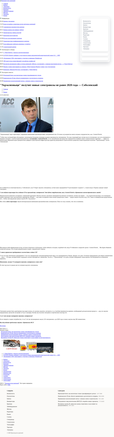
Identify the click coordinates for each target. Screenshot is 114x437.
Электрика (6, 6)
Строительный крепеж (9, 47)
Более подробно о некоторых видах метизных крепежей (19, 24)
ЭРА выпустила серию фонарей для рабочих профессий (19, 61)
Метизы (5, 12)
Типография (6, 380)
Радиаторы (6, 374)
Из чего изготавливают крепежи (12, 38)
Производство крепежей (12, 383)
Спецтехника (7, 379)
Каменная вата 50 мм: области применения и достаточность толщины (23, 78)
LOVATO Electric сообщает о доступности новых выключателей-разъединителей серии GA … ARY (31, 55)
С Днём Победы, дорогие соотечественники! (16, 52)
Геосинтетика (7, 371)
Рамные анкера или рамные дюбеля (13, 30)
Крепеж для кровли (8, 21)
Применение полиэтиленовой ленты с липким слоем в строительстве (23, 81)
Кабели (5, 5)
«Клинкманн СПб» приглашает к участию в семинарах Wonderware (22, 58)
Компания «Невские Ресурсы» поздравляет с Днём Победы (20, 69)
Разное (5, 15)
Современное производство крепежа (13, 27)
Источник (3, 325)
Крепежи (6, 9)
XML (8, 385)
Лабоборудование (8, 11)
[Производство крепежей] (7, 0)
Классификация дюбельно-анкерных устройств (16, 44)
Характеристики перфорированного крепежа (16, 41)
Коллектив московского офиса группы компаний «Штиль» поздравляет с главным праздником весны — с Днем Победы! (38, 64)
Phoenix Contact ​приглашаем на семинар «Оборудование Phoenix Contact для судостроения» (29, 66)
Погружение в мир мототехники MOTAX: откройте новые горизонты (21, 336)
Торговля (6, 14)
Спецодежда (6, 377)
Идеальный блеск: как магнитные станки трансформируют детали (22, 75)
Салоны (5, 376)
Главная (5, 3)
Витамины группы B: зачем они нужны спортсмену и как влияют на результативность (25, 337)
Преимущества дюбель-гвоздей (12, 32)
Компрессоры (7, 373)
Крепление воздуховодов (10, 35)
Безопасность (7, 8)
